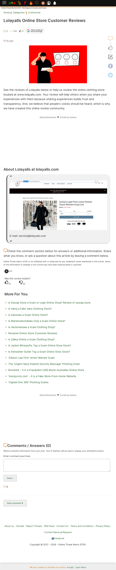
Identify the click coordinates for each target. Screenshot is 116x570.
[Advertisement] (58, 140)
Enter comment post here (16, 456)
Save (10, 271)
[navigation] (110, 47)
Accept (70, 567)
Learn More (80, 567)
